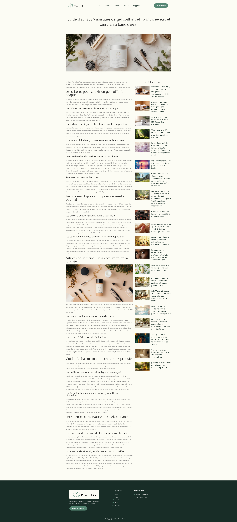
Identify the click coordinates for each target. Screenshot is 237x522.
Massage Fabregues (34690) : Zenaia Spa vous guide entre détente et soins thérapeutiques (159, 107)
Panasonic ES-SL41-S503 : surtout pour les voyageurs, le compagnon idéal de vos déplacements (160, 92)
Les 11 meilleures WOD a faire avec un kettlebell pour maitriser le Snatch (161, 164)
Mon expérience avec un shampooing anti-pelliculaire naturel (160, 267)
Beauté (107, 5)
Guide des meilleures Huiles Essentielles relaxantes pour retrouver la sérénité (160, 241)
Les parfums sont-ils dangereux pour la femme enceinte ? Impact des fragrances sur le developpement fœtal (160, 149)
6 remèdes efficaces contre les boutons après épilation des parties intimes (159, 282)
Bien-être (117, 5)
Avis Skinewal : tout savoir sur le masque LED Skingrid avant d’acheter (159, 121)
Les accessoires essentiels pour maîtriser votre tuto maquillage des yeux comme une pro (159, 255)
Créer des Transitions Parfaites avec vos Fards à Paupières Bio (161, 213)
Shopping (136, 5)
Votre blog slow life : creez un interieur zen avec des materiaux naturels (160, 134)
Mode (126, 5)
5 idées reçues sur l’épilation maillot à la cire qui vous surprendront (160, 353)
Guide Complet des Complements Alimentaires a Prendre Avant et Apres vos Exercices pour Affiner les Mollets (160, 180)
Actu (99, 5)
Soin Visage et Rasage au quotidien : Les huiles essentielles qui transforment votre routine (161, 296)
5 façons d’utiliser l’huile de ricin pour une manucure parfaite (161, 365)
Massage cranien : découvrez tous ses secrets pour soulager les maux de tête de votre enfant (160, 339)
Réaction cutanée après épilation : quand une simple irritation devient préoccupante (161, 228)
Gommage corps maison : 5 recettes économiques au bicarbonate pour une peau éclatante (160, 324)
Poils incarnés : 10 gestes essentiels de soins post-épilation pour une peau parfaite (161, 310)
